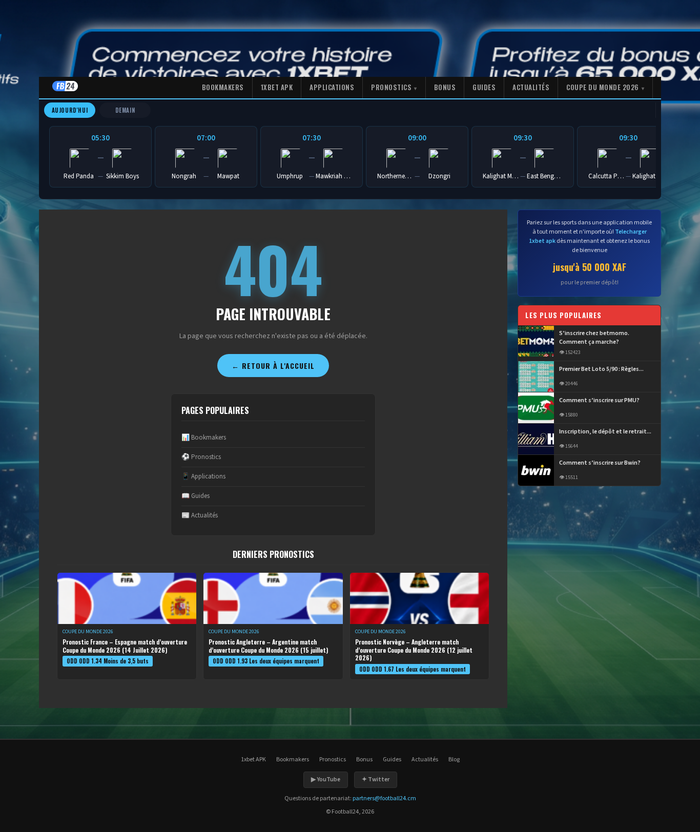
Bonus (445, 87)
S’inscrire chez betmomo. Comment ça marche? (594, 338)
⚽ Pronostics (201, 457)
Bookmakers (223, 87)
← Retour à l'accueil (273, 365)
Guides (484, 87)
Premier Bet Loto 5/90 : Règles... (601, 369)
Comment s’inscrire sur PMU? (599, 401)
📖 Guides (195, 496)
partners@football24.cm (384, 798)
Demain (125, 110)
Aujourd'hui (70, 110)
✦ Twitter (375, 779)
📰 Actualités (199, 515)
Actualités (530, 87)
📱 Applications (203, 476)
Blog (454, 759)
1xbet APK (277, 87)
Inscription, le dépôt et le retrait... (605, 432)
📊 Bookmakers (203, 437)
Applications (332, 87)
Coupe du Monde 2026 (602, 87)
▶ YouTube (325, 779)
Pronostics (391, 87)
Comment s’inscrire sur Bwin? (600, 463)
